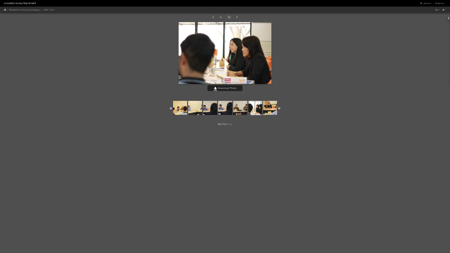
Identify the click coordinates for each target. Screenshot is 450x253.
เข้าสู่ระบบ (439, 3)
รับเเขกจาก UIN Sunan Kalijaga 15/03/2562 (25, 9)
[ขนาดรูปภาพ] (437, 9)
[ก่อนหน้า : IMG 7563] (213, 17)
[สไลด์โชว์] (443, 9)
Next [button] (279, 108)
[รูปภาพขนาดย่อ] (221, 17)
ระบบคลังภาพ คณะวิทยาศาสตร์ (20, 3)
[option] (180, 108)
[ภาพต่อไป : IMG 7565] (237, 17)
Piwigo (229, 124)
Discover (427, 3)
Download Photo (226, 88)
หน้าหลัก (5, 10)
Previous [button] (171, 108)
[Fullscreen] (229, 17)
